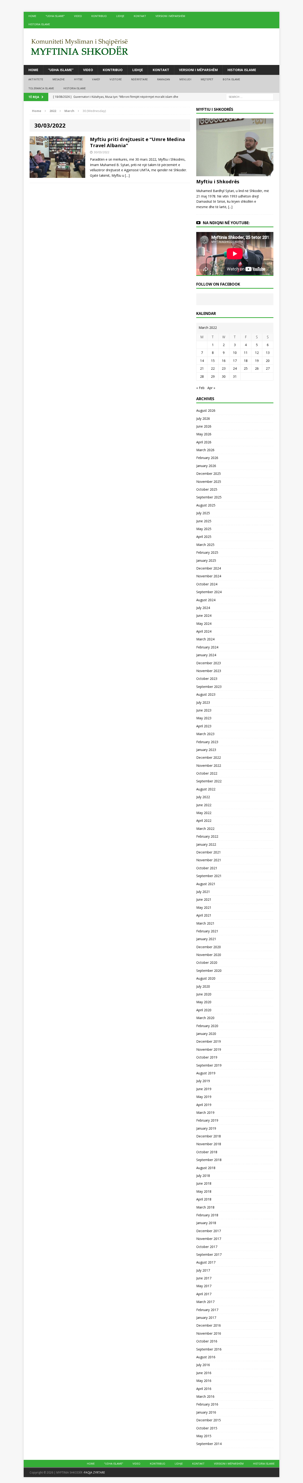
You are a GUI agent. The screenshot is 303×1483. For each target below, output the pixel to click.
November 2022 (208, 765)
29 (213, 376)
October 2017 (206, 1246)
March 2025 (205, 544)
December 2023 (208, 663)
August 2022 (205, 789)
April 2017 (203, 1294)
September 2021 (209, 876)
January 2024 (206, 655)
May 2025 (203, 529)
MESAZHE (59, 79)
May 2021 (203, 907)
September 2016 (209, 1349)
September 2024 (209, 592)
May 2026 (203, 434)
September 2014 (209, 1443)
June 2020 (203, 994)
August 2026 (205, 410)
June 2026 (203, 426)
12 (257, 352)
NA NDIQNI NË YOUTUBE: (226, 222)
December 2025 (208, 473)
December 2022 (208, 757)
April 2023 (203, 726)
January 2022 (206, 844)
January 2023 (206, 749)
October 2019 (206, 1057)
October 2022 (206, 773)
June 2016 (203, 1373)
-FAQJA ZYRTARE (94, 1472)
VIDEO (78, 16)
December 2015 (208, 1420)
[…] (127, 175)
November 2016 (208, 1333)
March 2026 (205, 450)
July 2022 (203, 797)
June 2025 (203, 521)
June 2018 (203, 1183)
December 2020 (208, 947)
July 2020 (203, 986)
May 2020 (203, 1002)
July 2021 (203, 891)
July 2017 (203, 1270)
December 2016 (208, 1325)
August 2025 (205, 505)
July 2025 (203, 513)
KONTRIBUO (99, 16)
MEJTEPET (207, 79)
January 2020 (206, 1033)
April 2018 (203, 1199)
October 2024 (206, 584)
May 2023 (203, 718)
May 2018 (203, 1191)
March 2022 (205, 828)
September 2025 (209, 497)
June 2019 (203, 1089)
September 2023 (209, 686)
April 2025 (203, 536)
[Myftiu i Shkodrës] (234, 173)
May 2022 (203, 812)
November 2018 (208, 1144)
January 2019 (206, 1128)
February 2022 (207, 836)
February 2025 (207, 552)
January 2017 (206, 1317)
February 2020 (207, 1026)
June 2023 (203, 710)
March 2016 (205, 1396)
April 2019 (203, 1104)
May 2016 (203, 1380)
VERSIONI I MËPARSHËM (170, 16)
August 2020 (205, 978)
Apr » (211, 388)
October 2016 (206, 1341)
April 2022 (203, 820)
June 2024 (203, 615)
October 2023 (206, 678)
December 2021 (208, 852)
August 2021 (205, 884)
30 (224, 376)
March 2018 (205, 1207)
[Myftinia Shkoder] (151, 46)
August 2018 (205, 1168)
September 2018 (209, 1159)
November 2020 (208, 954)
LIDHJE (120, 16)
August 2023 (205, 694)
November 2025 (208, 481)
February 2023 (207, 742)
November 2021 (208, 860)
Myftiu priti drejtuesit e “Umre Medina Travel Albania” (137, 142)
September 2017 (209, 1254)
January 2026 (206, 465)
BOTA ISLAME (231, 79)
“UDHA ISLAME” (55, 16)
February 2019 (207, 1120)
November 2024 (208, 576)
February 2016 (207, 1404)
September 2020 (209, 970)
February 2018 (207, 1215)
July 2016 (203, 1365)
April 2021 (203, 915)
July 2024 (203, 607)
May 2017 (203, 1286)
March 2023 (205, 734)
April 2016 (203, 1388)
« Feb (200, 388)
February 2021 (207, 931)
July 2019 (203, 1081)
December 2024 (208, 568)
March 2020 (205, 1018)
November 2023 (208, 671)
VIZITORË (116, 79)
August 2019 (205, 1073)
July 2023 (203, 702)
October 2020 (206, 962)
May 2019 (203, 1096)
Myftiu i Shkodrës (217, 181)
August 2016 (205, 1357)
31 (235, 376)
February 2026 (207, 457)
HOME (32, 16)
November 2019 (208, 1049)
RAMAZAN (163, 79)
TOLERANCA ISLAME (41, 88)
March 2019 (205, 1112)
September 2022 (209, 781)
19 (257, 360)
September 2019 (209, 1065)
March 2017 (205, 1301)
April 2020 (203, 1010)
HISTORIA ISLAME (39, 24)
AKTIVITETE (35, 79)
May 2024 (203, 623)
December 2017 (208, 1231)
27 (268, 368)
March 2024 (205, 639)
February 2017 (207, 1309)
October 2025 (206, 489)
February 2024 (207, 647)
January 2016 (206, 1412)
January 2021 (206, 939)
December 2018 (208, 1136)
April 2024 (203, 631)
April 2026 (203, 442)
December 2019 (208, 1041)
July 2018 (203, 1175)
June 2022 (203, 805)
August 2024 (205, 600)
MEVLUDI (185, 79)
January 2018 (206, 1223)
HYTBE (78, 79)
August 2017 (205, 1262)
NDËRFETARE (139, 79)
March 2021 (205, 923)
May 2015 (203, 1436)
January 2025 (206, 560)
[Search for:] (249, 96)
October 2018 (206, 1152)
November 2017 (208, 1238)
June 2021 (203, 899)
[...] (230, 207)
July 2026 (203, 418)
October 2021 (206, 868)
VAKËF (96, 79)
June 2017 (203, 1278)
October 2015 (206, 1428)
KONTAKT (140, 16)
